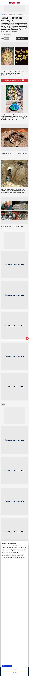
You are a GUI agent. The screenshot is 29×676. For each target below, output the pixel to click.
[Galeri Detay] (27, 338)
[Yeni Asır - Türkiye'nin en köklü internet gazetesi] (14, 2)
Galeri (6, 14)
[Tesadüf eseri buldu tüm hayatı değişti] (14, 56)
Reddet (15, 672)
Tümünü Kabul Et (6, 665)
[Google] (6, 38)
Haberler (2, 14)
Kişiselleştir (14, 668)
